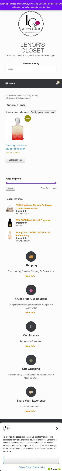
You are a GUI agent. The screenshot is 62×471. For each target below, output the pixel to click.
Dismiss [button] (46, 6)
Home (8, 95)
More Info (30, 275)
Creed (14, 98)
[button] (57, 428)
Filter (10, 188)
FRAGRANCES (19, 95)
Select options (15, 159)
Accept (31, 460)
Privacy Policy (25, 467)
